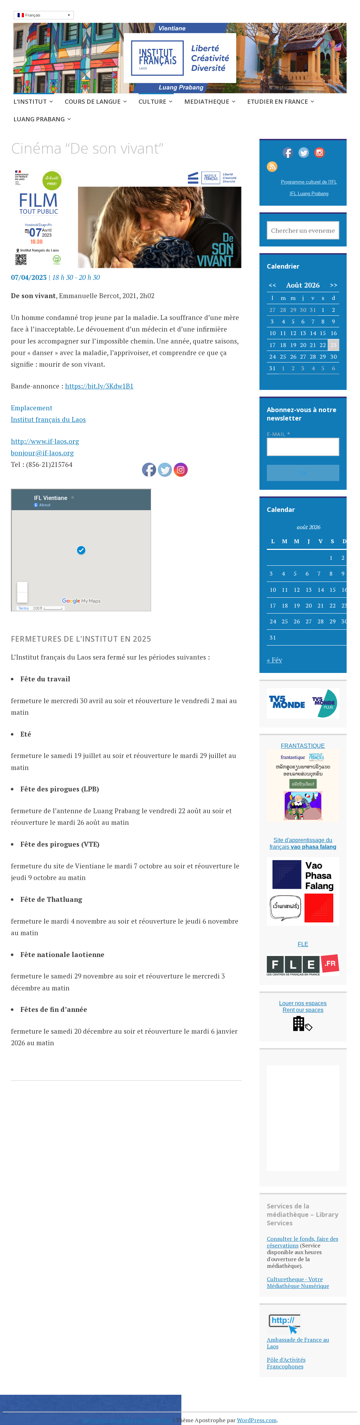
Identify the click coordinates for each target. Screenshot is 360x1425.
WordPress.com (257, 1420)
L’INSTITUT (30, 101)
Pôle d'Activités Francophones (286, 1363)
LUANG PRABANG (39, 119)
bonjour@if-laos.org (42, 452)
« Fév (274, 659)
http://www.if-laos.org (45, 441)
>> (334, 285)
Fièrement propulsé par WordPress (127, 1420)
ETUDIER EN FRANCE (277, 101)
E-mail (278, 434)
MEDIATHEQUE (206, 101)
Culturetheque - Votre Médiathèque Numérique (298, 1282)
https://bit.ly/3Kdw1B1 (99, 385)
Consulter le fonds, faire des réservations (302, 1242)
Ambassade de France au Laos (298, 1343)
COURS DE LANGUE (93, 101)
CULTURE (152, 101)
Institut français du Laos (48, 419)
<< (272, 285)
